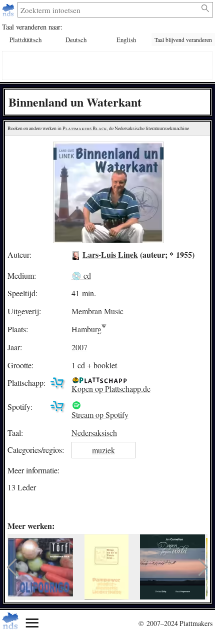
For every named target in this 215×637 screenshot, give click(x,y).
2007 (80, 347)
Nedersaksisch (94, 432)
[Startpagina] (9, 10)
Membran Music (98, 311)
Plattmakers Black (84, 128)
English (126, 39)
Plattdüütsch (26, 39)
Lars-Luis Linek (110, 254)
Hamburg (87, 329)
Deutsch (76, 39)
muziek (103, 450)
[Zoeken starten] (205, 8)
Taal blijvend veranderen (183, 40)
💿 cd (81, 275)
